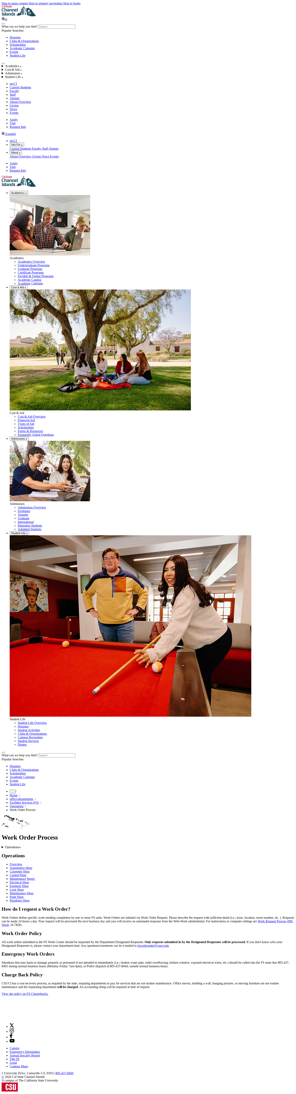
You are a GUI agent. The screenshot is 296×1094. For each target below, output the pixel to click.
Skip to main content (15, 3)
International (26, 522)
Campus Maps (19, 1066)
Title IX (15, 1059)
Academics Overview (31, 261)
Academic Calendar (22, 48)
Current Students (20, 87)
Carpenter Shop (20, 871)
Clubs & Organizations (24, 41)
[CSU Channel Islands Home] (19, 15)
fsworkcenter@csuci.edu (153, 945)
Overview (16, 864)
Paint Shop (17, 897)
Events (14, 52)
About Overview (20, 102)
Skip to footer (72, 3)
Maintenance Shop (21, 893)
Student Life (17, 55)
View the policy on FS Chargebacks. (25, 993)
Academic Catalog (29, 279)
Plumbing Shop (19, 900)
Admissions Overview (32, 507)
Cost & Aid (18, 287)
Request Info (18, 127)
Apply (14, 119)
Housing (15, 37)
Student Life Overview (32, 722)
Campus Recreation (30, 737)
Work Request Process (272, 921)
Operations (17, 806)
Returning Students (30, 525)
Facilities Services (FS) (24, 802)
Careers (14, 1048)
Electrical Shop (19, 882)
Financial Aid (26, 420)
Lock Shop (17, 889)
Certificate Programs (31, 272)
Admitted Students (29, 529)
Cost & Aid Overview (32, 416)
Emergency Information (25, 1052)
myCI (13, 83)
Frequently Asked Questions (36, 434)
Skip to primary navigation (46, 3)
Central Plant (18, 875)
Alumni (14, 98)
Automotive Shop (21, 868)
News (13, 109)
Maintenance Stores (22, 878)
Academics (18, 192)
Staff (13, 94)
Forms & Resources (30, 431)
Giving (14, 105)
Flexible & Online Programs (36, 276)
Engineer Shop (19, 886)
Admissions (18, 438)
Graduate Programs (30, 269)
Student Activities (29, 730)
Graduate (23, 518)
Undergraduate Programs (34, 265)
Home (14, 795)
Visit (13, 123)
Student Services (28, 741)
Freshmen (24, 511)
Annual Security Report (25, 1055)
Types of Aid (26, 424)
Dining (22, 744)
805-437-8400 (64, 1073)
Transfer (23, 514)
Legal (13, 1062)
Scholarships (18, 44)
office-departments (21, 799)
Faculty (14, 91)
